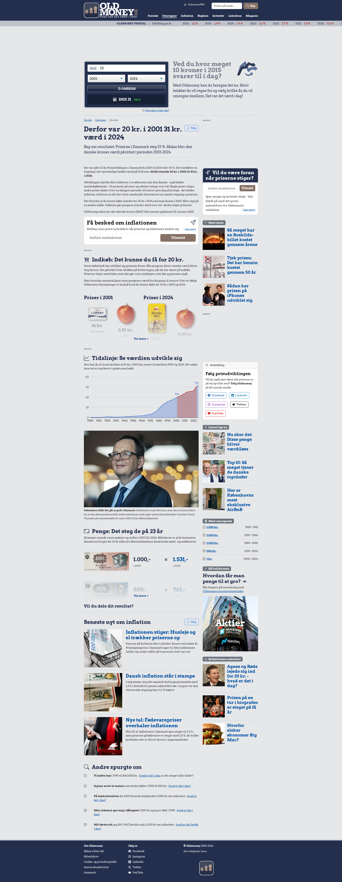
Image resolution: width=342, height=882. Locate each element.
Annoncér (90, 872)
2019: (321, 23)
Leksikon (235, 15)
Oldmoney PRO (196, 4)
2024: (207, 23)
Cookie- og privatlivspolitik (100, 861)
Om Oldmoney (93, 845)
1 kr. (209, 559)
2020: (298, 23)
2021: (275, 23)
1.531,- (180, 559)
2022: (252, 23)
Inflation (187, 15)
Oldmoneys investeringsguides (223, 591)
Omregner (169, 15)
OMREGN (128, 88)
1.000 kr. (212, 527)
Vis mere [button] (141, 338)
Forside (153, 15)
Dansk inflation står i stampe (160, 676)
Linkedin (241, 395)
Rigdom (203, 15)
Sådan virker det (94, 851)
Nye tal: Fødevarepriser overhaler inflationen (154, 722)
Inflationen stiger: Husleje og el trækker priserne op (160, 634)
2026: (162, 23)
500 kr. (211, 551)
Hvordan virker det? (157, 110)
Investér (218, 15)
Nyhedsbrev (91, 856)
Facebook (217, 395)
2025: (185, 23)
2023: (230, 23)
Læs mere (190, 229)
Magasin (252, 15)
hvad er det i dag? (180, 786)
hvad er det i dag (149, 775)
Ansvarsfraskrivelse (96, 867)
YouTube (217, 413)
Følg (193, 128)
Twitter (241, 404)
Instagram (218, 404)
